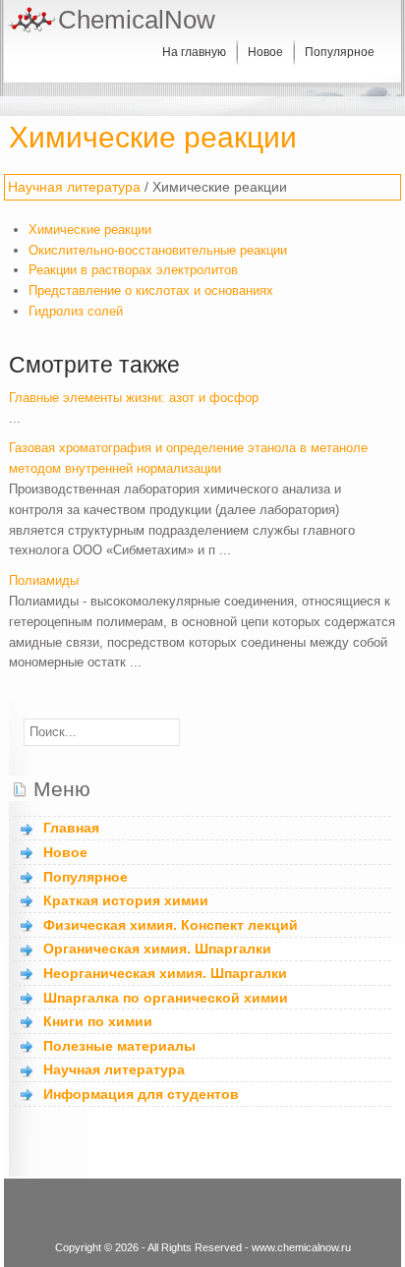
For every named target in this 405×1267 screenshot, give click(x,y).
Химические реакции (90, 229)
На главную (194, 52)
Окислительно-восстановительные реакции (158, 250)
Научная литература (74, 187)
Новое (265, 52)
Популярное (340, 52)
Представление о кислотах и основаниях (151, 290)
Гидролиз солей (76, 311)
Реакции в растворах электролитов (133, 269)
